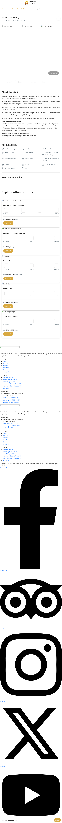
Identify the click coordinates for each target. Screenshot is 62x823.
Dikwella (11, 9)
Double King (7, 289)
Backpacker (7, 261)
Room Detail (8, 223)
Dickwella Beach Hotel (23, 9)
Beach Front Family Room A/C (14, 205)
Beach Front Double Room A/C (14, 233)
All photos (54, 73)
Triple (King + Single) (10, 316)
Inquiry (57, 820)
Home (3, 9)
